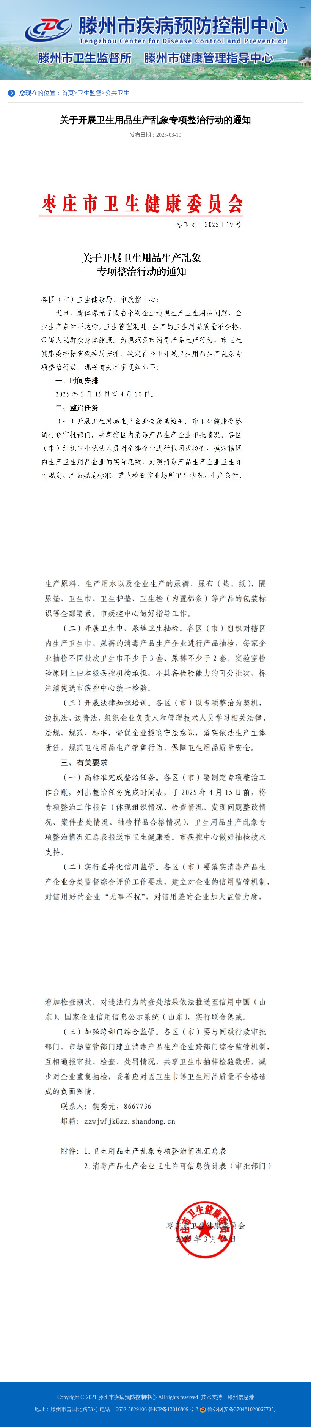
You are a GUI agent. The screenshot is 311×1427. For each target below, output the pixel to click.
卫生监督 (89, 93)
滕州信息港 (241, 1397)
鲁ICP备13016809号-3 (173, 1409)
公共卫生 (117, 93)
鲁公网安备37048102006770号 (241, 1409)
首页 (68, 93)
